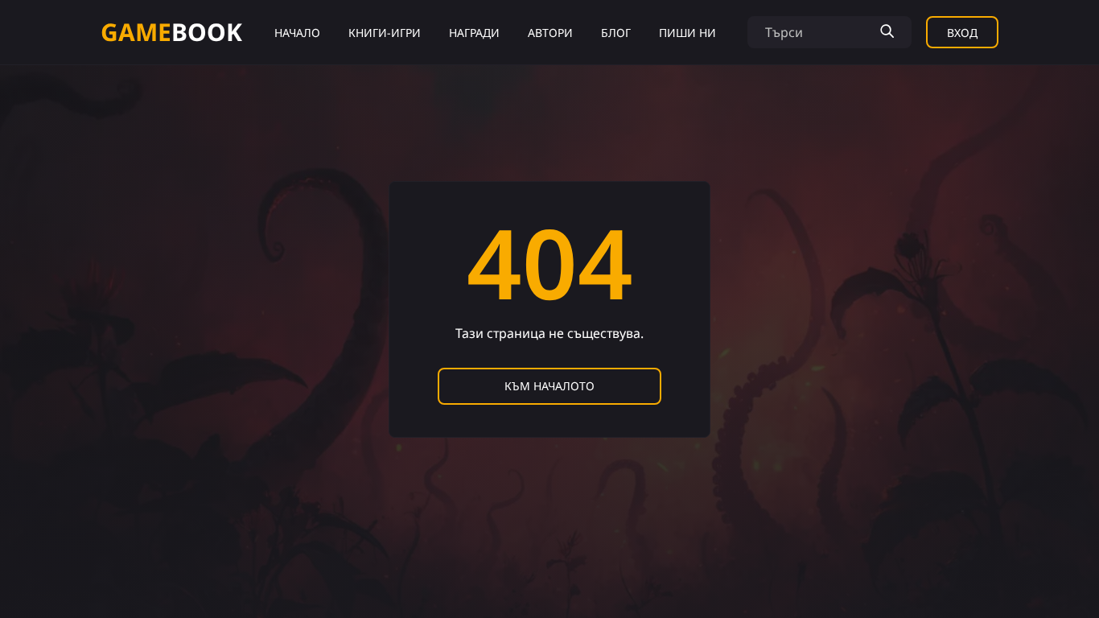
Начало (297, 32)
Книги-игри (384, 32)
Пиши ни (687, 32)
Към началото (549, 385)
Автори (550, 32)
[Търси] (887, 32)
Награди (474, 32)
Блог (616, 32)
